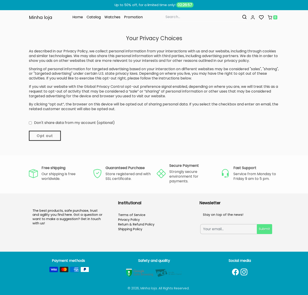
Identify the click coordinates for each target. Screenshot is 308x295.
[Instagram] (244, 272)
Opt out (45, 135)
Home (77, 17)
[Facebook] (235, 272)
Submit (264, 229)
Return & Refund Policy (136, 224)
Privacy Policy (129, 219)
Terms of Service (131, 215)
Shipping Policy (130, 229)
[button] (252, 17)
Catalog (94, 17)
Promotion (133, 17)
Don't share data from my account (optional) (74, 123)
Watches (112, 17)
